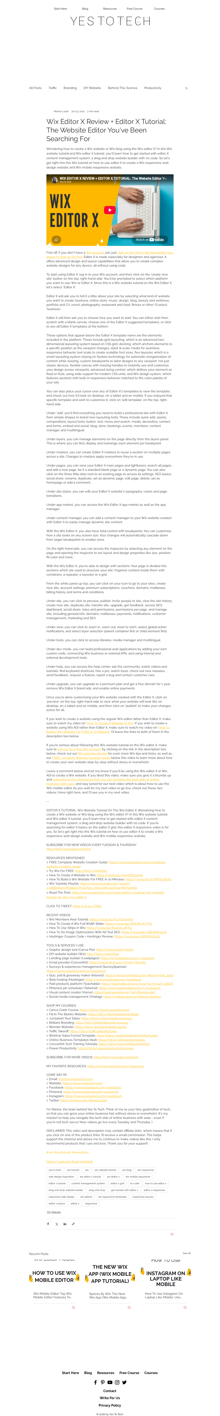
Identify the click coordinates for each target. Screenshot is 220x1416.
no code (134, 1183)
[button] (186, 88)
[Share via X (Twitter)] (56, 1224)
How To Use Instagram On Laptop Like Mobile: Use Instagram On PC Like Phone (164, 1295)
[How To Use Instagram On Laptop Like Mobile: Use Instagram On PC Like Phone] (166, 1274)
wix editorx (86, 1196)
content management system (88, 1183)
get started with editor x (124, 1190)
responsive (91, 1203)
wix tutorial (73, 1170)
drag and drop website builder (66, 1190)
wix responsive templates (112, 1196)
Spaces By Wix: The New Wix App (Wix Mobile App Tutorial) (107, 1295)
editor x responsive (154, 1190)
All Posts (35, 88)
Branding (70, 88)
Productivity (152, 88)
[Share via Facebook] (48, 1224)
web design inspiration (61, 1176)
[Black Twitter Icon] (124, 1382)
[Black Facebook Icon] (95, 1382)
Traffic (52, 88)
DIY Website (92, 88)
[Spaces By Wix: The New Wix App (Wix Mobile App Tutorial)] (110, 1274)
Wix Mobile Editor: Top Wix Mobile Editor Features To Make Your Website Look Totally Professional (52, 1295)
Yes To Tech (110, 21)
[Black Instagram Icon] (117, 1382)
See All (187, 1253)
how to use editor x (155, 1183)
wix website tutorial (105, 1170)
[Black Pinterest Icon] (103, 1382)
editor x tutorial (57, 1183)
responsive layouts (143, 1196)
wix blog (126, 1170)
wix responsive (145, 1170)
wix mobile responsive (137, 1176)
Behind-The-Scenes (122, 88)
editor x (75, 1203)
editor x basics (57, 1203)
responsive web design (61, 1196)
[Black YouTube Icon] (110, 1382)
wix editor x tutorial (90, 1176)
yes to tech (55, 1170)
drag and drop (97, 1190)
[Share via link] (73, 1224)
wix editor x (113, 1176)
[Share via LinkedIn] (65, 1224)
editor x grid (117, 1183)
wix (87, 1170)
